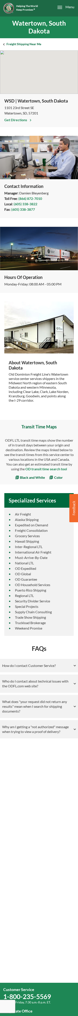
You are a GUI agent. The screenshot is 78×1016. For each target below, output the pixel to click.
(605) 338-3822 (25, 204)
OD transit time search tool (46, 469)
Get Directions (16, 120)
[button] (73, 508)
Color (58, 477)
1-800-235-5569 (27, 996)
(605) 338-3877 (23, 209)
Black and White (32, 477)
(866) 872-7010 (30, 198)
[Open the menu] (63, 7)
